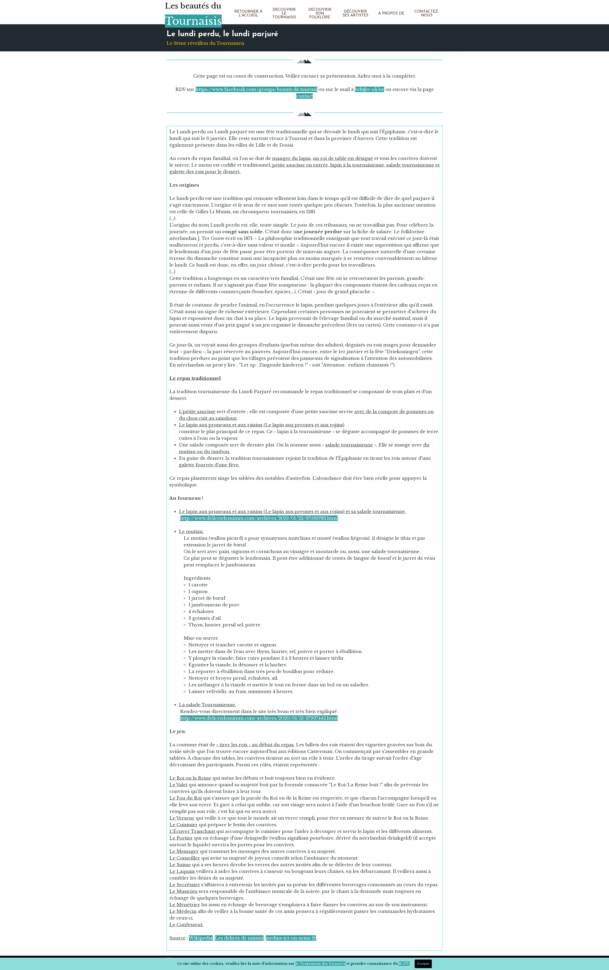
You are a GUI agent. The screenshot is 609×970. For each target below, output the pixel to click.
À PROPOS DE (391, 14)
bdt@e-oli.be (369, 89)
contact (304, 96)
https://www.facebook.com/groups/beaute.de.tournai (256, 89)
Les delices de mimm (239, 938)
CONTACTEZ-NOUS (426, 14)
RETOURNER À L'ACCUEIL (248, 14)
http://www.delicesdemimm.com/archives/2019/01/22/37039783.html (259, 518)
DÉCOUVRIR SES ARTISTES (355, 14)
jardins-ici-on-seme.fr (291, 938)
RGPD (404, 963)
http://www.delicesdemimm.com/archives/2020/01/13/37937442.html (259, 718)
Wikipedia (201, 938)
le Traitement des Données (320, 963)
